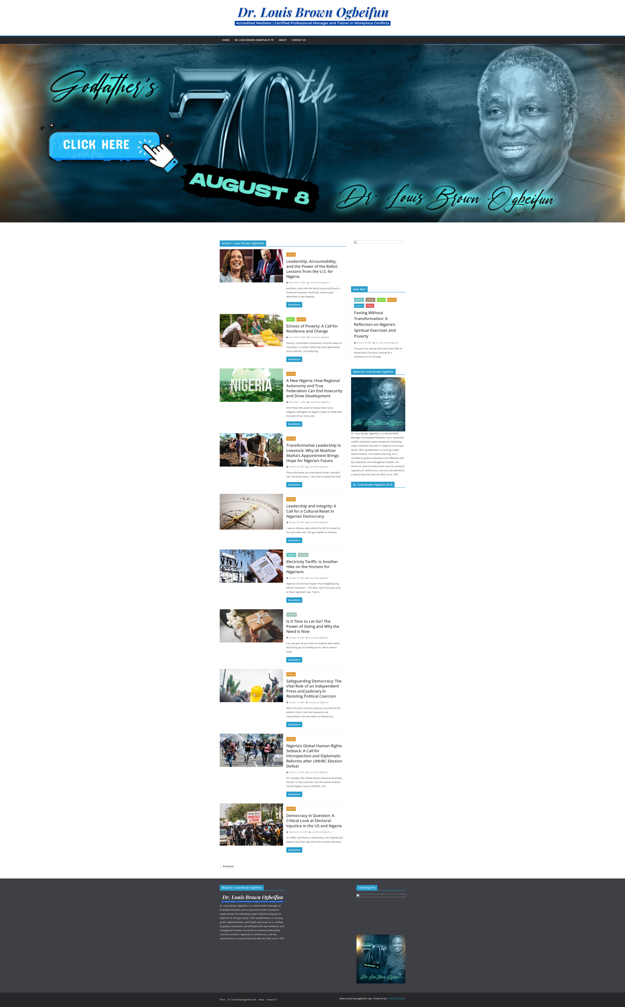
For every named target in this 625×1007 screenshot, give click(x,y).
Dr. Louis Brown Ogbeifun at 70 (254, 39)
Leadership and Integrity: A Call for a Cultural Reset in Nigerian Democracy (311, 511)
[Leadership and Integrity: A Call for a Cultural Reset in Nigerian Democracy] (251, 511)
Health (291, 319)
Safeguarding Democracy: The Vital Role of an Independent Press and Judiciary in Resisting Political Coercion (314, 688)
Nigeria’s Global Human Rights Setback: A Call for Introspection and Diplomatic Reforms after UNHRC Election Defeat (314, 756)
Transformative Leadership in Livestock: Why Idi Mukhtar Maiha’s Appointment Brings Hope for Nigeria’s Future (313, 452)
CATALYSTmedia (396, 998)
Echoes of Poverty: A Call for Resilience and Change (312, 328)
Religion (359, 306)
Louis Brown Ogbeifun (319, 282)
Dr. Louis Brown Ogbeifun (387, 342)
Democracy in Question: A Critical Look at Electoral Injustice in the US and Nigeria (314, 820)
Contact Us (299, 39)
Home (225, 39)
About (282, 39)
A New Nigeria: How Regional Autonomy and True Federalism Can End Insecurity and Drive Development (314, 388)
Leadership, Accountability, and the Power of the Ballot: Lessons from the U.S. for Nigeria (312, 269)
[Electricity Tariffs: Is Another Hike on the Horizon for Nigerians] (251, 566)
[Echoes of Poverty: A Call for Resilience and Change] (251, 330)
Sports (370, 306)
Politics (291, 254)
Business (291, 555)
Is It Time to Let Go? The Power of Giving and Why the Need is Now (312, 626)
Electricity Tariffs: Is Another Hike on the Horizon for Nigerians (312, 566)
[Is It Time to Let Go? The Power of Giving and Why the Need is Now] (251, 625)
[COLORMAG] (252, 896)
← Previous (227, 866)
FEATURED (303, 555)
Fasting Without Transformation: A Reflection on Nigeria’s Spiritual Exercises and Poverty (375, 324)
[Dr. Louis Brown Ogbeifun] (378, 379)
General (370, 300)
